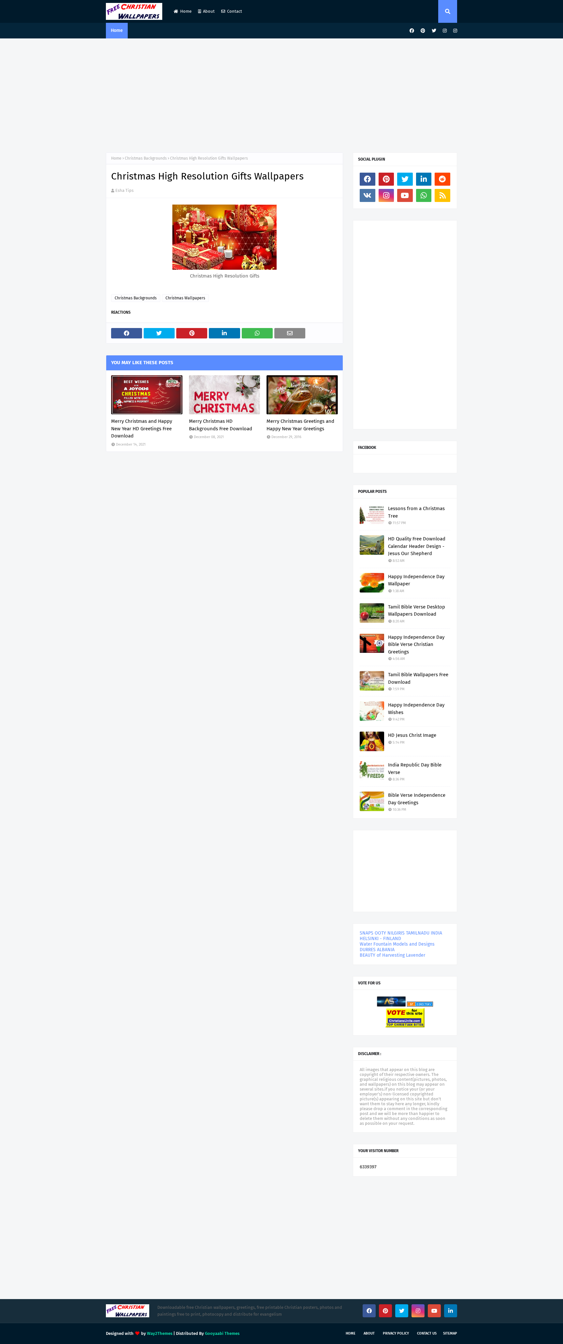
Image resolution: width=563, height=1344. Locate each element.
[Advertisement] (281, 93)
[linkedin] (424, 179)
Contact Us (427, 1333)
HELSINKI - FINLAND (380, 938)
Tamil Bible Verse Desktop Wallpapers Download (416, 610)
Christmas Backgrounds (146, 158)
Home (186, 11)
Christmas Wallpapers (185, 298)
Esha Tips (124, 190)
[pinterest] (423, 31)
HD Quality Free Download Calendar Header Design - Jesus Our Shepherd (416, 546)
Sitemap (450, 1333)
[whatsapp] (424, 195)
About (209, 11)
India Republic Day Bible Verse (414, 768)
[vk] (367, 195)
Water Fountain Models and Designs (397, 944)
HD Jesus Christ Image (412, 735)
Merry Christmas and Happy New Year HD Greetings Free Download (141, 428)
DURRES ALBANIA (377, 949)
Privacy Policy (396, 1333)
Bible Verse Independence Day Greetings (416, 799)
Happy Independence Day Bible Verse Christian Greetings (416, 644)
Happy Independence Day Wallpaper (416, 580)
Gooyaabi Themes (222, 1333)
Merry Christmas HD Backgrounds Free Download (220, 425)
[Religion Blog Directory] (420, 1005)
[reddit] (442, 179)
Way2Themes (159, 1333)
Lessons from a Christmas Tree (416, 512)
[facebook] (412, 31)
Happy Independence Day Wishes (416, 708)
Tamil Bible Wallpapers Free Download (418, 678)
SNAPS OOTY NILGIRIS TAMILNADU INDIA (401, 933)
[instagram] (444, 31)
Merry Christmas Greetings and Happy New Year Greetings (300, 425)
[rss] (442, 195)
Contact (234, 11)
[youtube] (405, 195)
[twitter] (434, 31)
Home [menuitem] (117, 30)
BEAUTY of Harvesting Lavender (392, 955)
